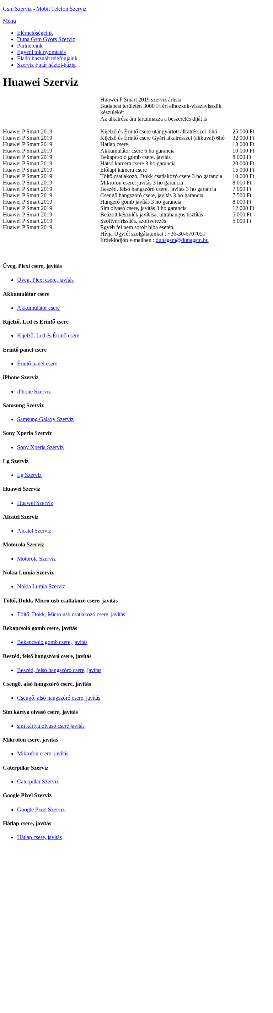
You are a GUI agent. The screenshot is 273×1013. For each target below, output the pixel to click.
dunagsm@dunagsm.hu (182, 240)
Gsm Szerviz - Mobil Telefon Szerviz (44, 9)
